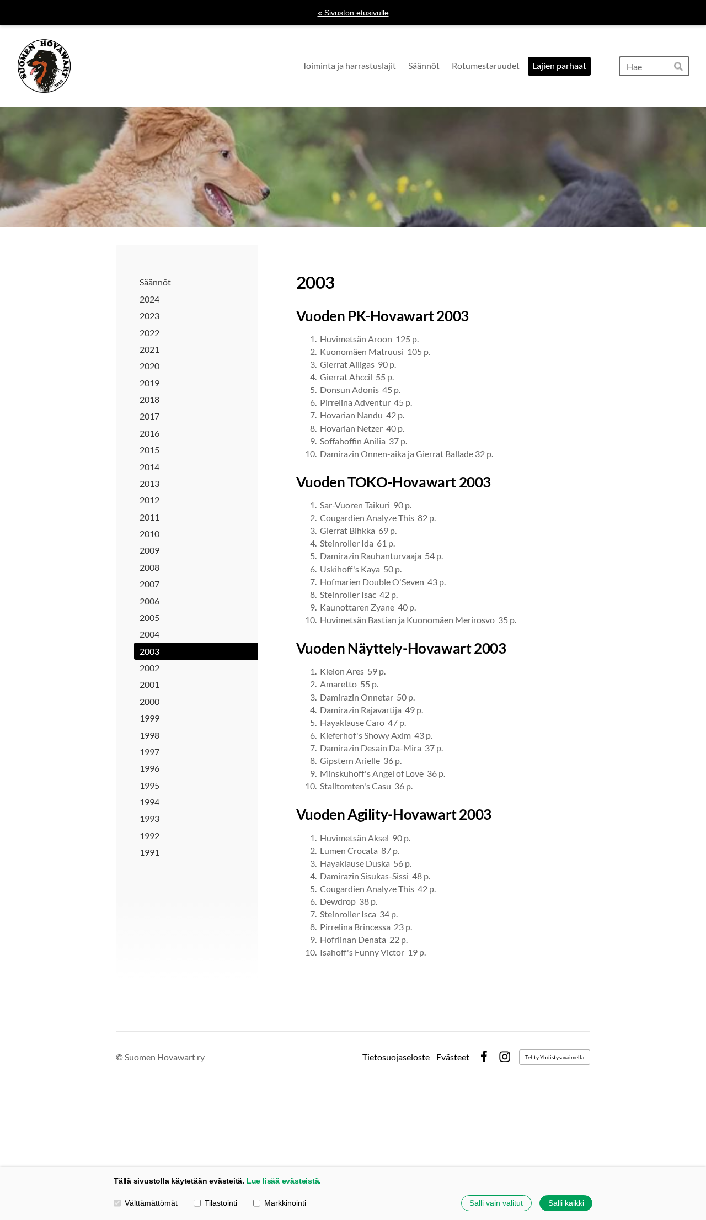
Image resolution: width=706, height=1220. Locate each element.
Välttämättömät (151, 1202)
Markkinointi (285, 1202)
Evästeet (452, 1057)
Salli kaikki (566, 1202)
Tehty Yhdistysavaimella (554, 1057)
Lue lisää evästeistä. (284, 1180)
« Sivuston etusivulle (353, 12)
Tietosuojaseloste (396, 1057)
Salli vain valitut (496, 1202)
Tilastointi (221, 1202)
